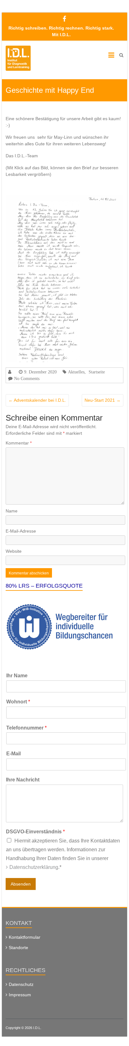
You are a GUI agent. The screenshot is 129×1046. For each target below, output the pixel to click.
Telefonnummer (26, 727)
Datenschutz (21, 984)
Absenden (21, 884)
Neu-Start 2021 (103, 400)
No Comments (26, 378)
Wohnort (18, 701)
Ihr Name (17, 675)
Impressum (20, 994)
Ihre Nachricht (22, 779)
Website (14, 551)
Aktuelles (76, 372)
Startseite (97, 372)
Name (12, 510)
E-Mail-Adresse (21, 531)
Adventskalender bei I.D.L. (37, 400)
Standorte (18, 947)
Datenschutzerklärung (33, 867)
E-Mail (13, 753)
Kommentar (19, 442)
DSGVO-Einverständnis (35, 831)
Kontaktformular (24, 937)
